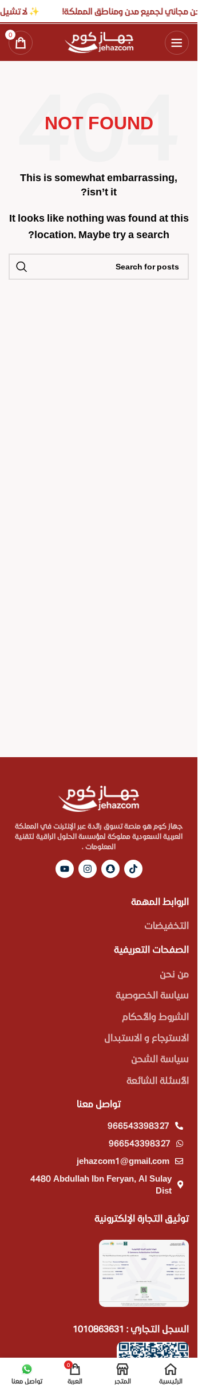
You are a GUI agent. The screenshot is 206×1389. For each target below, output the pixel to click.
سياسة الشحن (160, 1058)
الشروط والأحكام (155, 1016)
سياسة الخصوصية (152, 994)
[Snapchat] (110, 869)
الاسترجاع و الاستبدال (146, 1037)
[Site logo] (99, 40)
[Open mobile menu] (177, 42)
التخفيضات (166, 925)
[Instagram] (87, 869)
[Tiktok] (133, 869)
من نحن (174, 973)
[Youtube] (65, 869)
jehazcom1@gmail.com (123, 1160)
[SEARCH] (22, 267)
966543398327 (138, 1125)
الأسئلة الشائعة (157, 1080)
